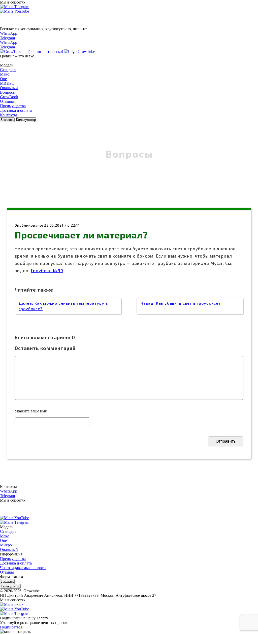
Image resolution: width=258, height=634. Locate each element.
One (3, 79)
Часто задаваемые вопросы (23, 568)
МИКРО (7, 83)
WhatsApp (8, 33)
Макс (4, 74)
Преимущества (13, 106)
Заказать (7, 120)
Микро (6, 545)
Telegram (7, 38)
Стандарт (8, 69)
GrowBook (9, 97)
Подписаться (11, 627)
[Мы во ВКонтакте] (6, 24)
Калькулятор (26, 120)
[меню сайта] (0, 61)
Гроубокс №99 (47, 270)
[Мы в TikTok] (11, 604)
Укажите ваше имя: (31, 411)
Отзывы (7, 101)
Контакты (8, 115)
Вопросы (8, 92)
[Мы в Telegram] (14, 7)
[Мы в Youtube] (14, 11)
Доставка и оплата (16, 110)
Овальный (9, 88)
